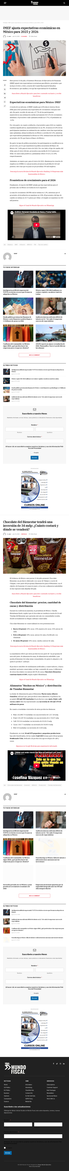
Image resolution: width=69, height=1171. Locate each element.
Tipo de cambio (42, 244)
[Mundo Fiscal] (34, 3)
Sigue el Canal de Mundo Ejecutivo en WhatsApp (36, 205)
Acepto (36, 452)
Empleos (10, 244)
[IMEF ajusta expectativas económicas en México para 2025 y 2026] (34, 75)
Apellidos (49, 432)
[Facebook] (4, 85)
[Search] (64, 3)
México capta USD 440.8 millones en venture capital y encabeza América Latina (49, 292)
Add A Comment (34, 355)
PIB (35, 244)
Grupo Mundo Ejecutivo (44, 1164)
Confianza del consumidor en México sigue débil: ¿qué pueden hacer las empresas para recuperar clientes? (16, 346)
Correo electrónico (34, 437)
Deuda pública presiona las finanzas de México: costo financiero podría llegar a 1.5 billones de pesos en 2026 (17, 319)
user (10, 36)
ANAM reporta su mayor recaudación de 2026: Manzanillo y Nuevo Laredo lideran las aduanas (50, 346)
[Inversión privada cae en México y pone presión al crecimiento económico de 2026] (18, 873)
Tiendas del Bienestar (54, 785)
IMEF (16, 244)
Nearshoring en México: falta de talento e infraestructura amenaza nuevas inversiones (51, 860)
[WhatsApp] (4, 102)
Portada (5, 22)
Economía (24, 36)
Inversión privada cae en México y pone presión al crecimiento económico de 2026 (17, 887)
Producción (42, 785)
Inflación (22, 244)
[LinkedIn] (4, 93)
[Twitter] (4, 89)
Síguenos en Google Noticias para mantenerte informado (36, 746)
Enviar (34, 458)
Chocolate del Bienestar (15, 785)
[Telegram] (4, 97)
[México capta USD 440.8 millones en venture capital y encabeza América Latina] (51, 279)
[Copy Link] (4, 106)
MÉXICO (29, 244)
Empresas (24, 534)
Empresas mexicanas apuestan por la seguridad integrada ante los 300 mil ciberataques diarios (49, 887)
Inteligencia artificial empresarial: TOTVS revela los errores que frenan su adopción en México (17, 292)
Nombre (19, 432)
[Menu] (5, 3)
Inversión (27, 785)
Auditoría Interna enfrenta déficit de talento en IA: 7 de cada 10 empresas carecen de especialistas (49, 319)
